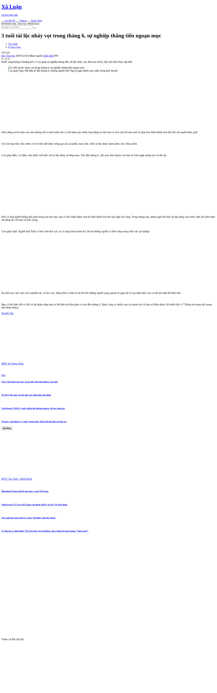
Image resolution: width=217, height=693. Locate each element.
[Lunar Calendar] (28, 21)
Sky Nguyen (8, 55)
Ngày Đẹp (36, 20)
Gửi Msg (7, 428)
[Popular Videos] (17, 21)
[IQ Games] (2, 21)
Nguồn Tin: (7, 313)
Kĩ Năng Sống (14, 47)
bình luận (48, 55)
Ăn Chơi (12, 43)
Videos (23, 20)
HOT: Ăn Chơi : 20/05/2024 (16, 478)
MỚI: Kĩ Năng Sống (12, 363)
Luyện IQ (9, 20)
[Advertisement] (103, 98)
